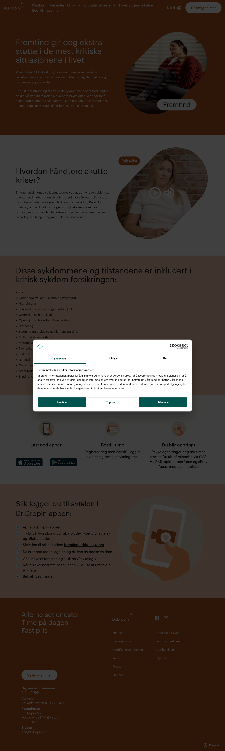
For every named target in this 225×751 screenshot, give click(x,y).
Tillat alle (163, 402)
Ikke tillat (62, 402)
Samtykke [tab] (60, 358)
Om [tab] (165, 357)
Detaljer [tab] (112, 357)
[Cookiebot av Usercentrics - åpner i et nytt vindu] (172, 346)
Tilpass (110, 402)
